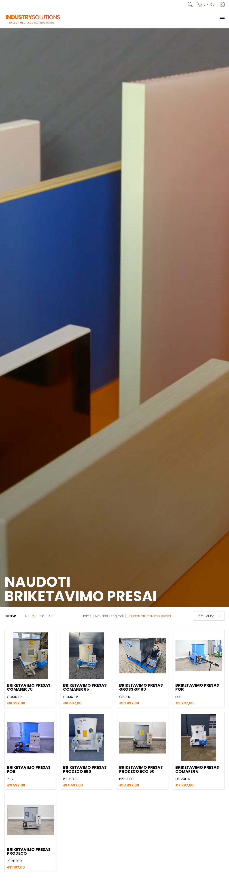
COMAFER (14, 697)
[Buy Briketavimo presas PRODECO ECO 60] (142, 737)
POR (178, 697)
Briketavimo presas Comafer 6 (197, 769)
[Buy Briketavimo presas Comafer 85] (86, 655)
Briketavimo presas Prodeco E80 (85, 769)
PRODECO (70, 779)
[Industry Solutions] (32, 18)
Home (86, 616)
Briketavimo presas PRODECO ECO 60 (141, 769)
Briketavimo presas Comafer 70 (29, 687)
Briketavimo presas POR (197, 687)
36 (42, 616)
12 (26, 616)
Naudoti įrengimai (109, 616)
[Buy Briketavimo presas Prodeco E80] (86, 737)
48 (51, 616)
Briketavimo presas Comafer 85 (85, 687)
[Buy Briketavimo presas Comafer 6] (198, 737)
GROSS (124, 697)
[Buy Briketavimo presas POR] (198, 655)
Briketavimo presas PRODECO (29, 851)
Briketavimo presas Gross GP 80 (141, 687)
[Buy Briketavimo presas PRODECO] (30, 819)
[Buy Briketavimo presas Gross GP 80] (142, 655)
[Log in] (222, 4)
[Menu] (222, 18)
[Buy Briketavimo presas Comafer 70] (30, 655)
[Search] (190, 4)
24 (34, 616)
